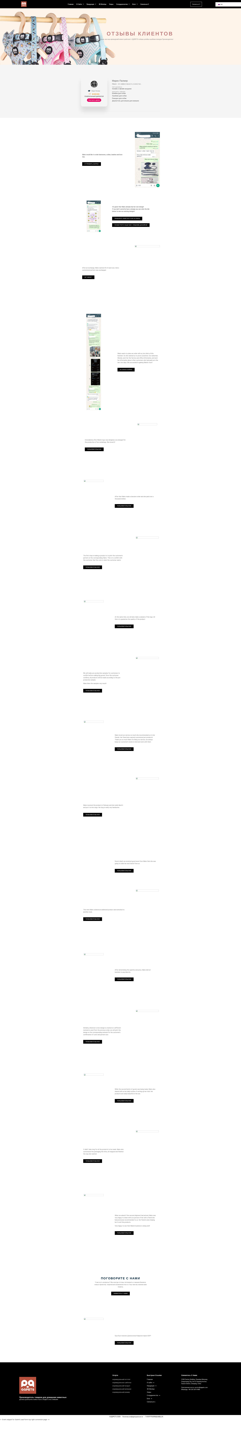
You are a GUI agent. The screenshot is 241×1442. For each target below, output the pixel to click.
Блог (134, 4)
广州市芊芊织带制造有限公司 (154, 1416)
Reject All (24, 1434)
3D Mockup (102, 4)
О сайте (79, 4)
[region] (24, 1428)
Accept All (37, 1434)
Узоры (111, 4)
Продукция (90, 4)
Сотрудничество (122, 4)
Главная (71, 4)
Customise (12, 1434)
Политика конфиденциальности (132, 1416)
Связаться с (144, 4)
